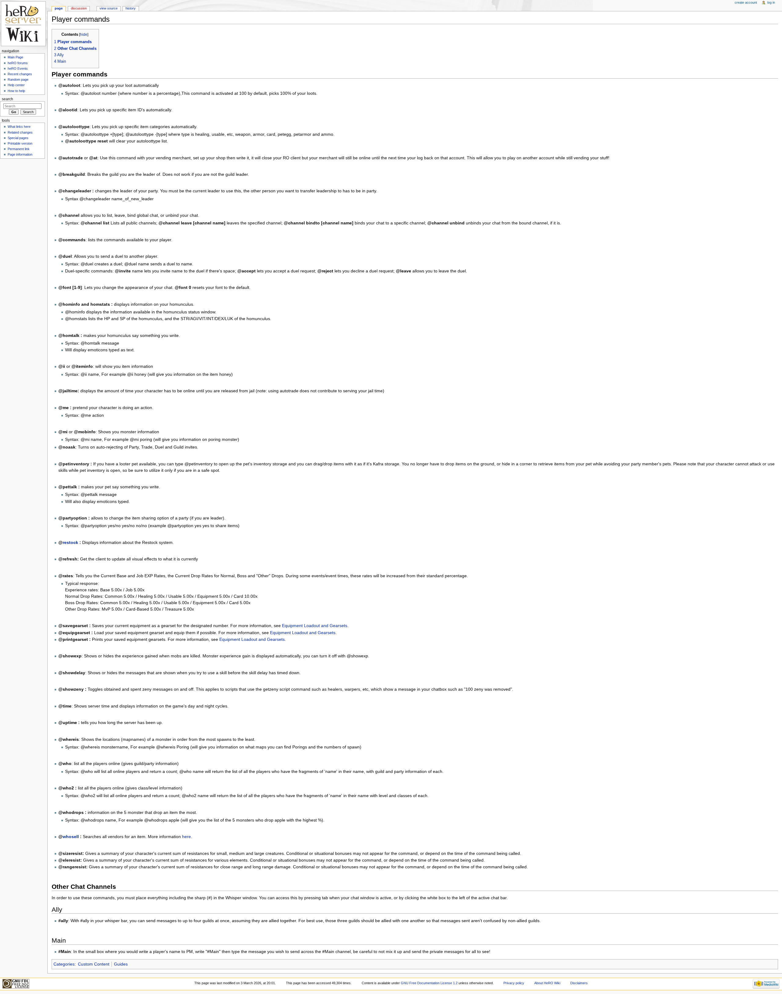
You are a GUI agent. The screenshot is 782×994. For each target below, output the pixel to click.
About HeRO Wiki (547, 983)
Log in (771, 2)
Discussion (79, 8)
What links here (19, 126)
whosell (71, 836)
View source (109, 8)
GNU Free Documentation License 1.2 (429, 983)
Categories (64, 964)
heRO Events (18, 68)
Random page (18, 79)
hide (83, 34)
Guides (121, 964)
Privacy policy (513, 983)
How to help (16, 91)
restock (70, 542)
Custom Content (93, 964)
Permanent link (19, 149)
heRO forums (18, 63)
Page (59, 8)
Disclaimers (579, 983)
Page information (20, 154)
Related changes (20, 132)
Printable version (20, 143)
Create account (746, 2)
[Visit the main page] (23, 23)
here (186, 836)
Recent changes (20, 74)
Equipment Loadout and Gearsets (314, 625)
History (131, 8)
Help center (16, 85)
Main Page (15, 57)
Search (7, 99)
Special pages (18, 138)
